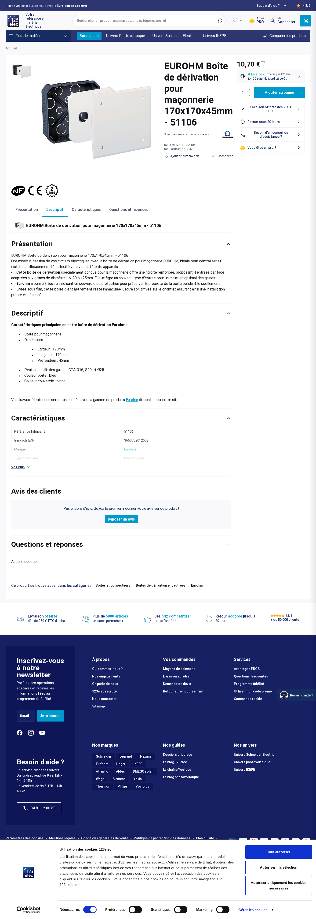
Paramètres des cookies (25, 838)
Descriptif (54, 209)
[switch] (135, 909)
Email (24, 716)
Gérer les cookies (252, 910)
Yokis (138, 779)
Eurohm (132, 400)
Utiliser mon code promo (253, 691)
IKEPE (138, 764)
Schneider (104, 756)
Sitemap (98, 706)
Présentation (26, 209)
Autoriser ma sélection (278, 867)
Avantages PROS (247, 668)
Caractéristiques (86, 209)
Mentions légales (62, 838)
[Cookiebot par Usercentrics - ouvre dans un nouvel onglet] (28, 909)
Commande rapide (248, 698)
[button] (187, 134)
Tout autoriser (278, 852)
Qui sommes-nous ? (107, 668)
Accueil (11, 48)
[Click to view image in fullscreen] (96, 119)
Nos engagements (106, 676)
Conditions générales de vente (104, 838)
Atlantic (102, 771)
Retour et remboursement (183, 691)
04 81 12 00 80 (43, 808)
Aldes (120, 771)
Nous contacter (104, 698)
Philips (123, 786)
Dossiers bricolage (177, 754)
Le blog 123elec (175, 762)
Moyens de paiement (179, 668)
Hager (121, 764)
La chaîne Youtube (177, 769)
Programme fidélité (249, 683)
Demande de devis (177, 683)
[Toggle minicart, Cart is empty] (305, 20)
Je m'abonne (50, 716)
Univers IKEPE (244, 769)
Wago (100, 779)
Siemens (119, 779)
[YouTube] (42, 733)
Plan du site (205, 838)
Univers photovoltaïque (252, 762)
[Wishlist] (237, 20)
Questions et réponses (128, 209)
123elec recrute (104, 691)
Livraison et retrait (177, 676)
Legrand (126, 756)
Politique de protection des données (162, 838)
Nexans (146, 756)
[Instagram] (31, 733)
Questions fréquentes (251, 676)
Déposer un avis (121, 519)
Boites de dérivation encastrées (160, 585)
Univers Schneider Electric (254, 754)
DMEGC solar (143, 771)
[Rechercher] (220, 20)
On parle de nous (105, 683)
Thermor (103, 786)
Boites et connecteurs (113, 585)
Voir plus (142, 786)
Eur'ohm (102, 764)
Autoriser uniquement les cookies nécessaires (278, 885)
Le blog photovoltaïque (181, 777)
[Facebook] (19, 733)
